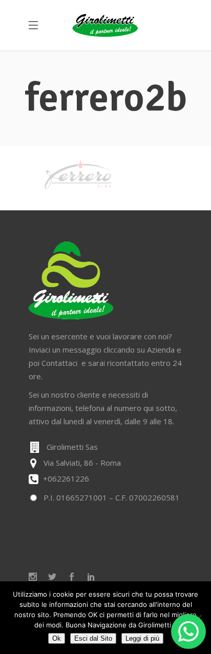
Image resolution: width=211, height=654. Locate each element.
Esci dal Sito (93, 638)
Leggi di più (142, 638)
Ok (56, 638)
